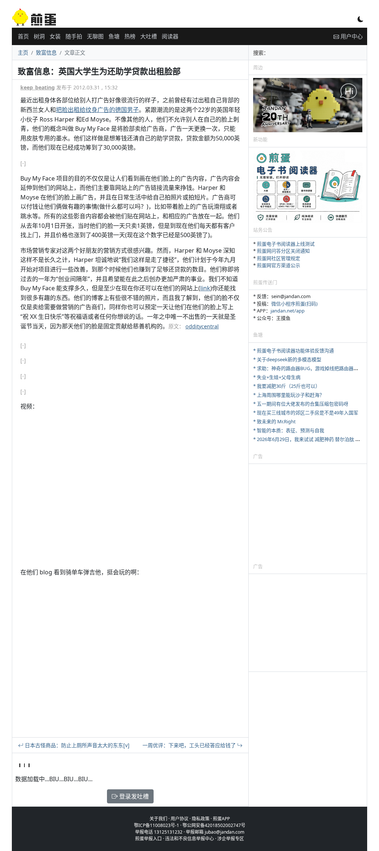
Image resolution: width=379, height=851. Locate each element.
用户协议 (179, 819)
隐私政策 (200, 819)
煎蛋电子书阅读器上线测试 (286, 243)
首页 (23, 36)
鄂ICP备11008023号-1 (156, 825)
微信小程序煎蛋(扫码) (294, 303)
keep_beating (37, 87)
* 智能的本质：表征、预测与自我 (288, 430)
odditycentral (202, 326)
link (205, 288)
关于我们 (158, 819)
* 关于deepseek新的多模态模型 (287, 359)
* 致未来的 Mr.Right (274, 421)
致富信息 (46, 52)
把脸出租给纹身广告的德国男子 (97, 110)
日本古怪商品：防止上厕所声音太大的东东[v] (76, 745)
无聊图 (95, 36)
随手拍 (74, 36)
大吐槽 (148, 36)
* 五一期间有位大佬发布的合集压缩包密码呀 (300, 403)
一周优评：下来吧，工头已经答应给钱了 (189, 745)
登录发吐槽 (133, 796)
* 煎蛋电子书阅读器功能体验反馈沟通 (293, 350)
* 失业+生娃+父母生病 (277, 377)
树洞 (39, 36)
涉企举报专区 (230, 838)
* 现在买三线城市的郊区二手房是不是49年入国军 (305, 412)
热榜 (129, 36)
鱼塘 (114, 36)
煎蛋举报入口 (148, 838)
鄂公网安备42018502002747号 (213, 825)
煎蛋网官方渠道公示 (278, 265)
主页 (23, 52)
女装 (55, 36)
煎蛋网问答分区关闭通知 (283, 250)
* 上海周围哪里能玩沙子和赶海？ (288, 395)
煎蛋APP (221, 819)
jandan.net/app (288, 310)
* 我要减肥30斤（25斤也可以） (286, 386)
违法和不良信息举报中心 (189, 838)
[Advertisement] (308, 513)
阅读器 (170, 36)
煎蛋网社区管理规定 (278, 258)
